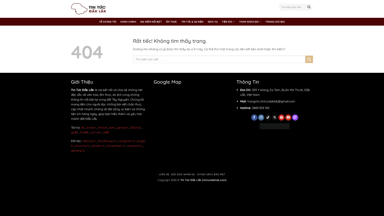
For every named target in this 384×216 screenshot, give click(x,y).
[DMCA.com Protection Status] (275, 126)
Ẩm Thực (171, 21)
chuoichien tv (116, 146)
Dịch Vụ (213, 21)
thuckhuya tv (107, 141)
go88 (74, 132)
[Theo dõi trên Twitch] (295, 117)
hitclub (102, 127)
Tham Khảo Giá (249, 21)
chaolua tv (134, 146)
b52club (135, 127)
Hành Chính (128, 21)
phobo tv (98, 146)
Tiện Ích (227, 21)
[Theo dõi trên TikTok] (268, 117)
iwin (112, 127)
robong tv (89, 141)
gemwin (122, 127)
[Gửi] (309, 7)
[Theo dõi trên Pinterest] (281, 117)
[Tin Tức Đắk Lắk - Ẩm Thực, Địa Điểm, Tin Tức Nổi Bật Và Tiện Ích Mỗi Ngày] (88, 9)
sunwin (91, 127)
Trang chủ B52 (275, 21)
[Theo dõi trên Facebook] (254, 117)
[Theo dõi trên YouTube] (288, 117)
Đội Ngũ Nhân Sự (183, 174)
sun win (96, 132)
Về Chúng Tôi (107, 21)
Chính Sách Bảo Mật (211, 174)
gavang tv (78, 150)
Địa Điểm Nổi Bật (151, 21)
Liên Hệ (164, 174)
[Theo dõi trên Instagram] (261, 117)
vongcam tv (127, 141)
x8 (82, 127)
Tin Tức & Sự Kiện (192, 21)
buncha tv (83, 146)
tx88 (106, 132)
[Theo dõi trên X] (275, 117)
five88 (84, 132)
